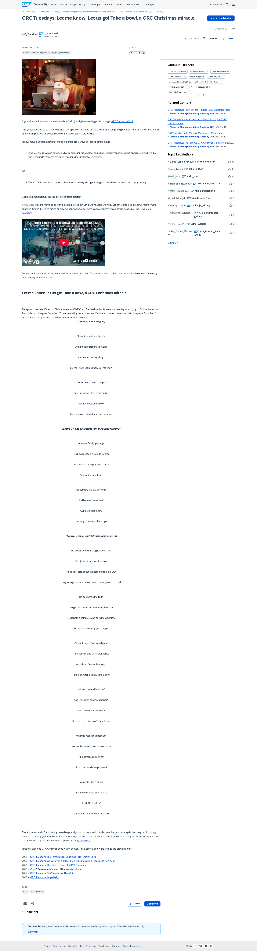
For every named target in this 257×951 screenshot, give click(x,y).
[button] (223, 38)
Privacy (47, 946)
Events (120, 4)
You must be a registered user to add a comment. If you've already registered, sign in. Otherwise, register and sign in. (88, 926)
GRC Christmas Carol (122, 121)
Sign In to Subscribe (220, 18)
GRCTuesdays (37, 892)
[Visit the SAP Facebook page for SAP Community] (195, 946)
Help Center (133, 4)
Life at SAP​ (214, 82)
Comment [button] (152, 903)
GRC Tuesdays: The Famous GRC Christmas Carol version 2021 (63, 857)
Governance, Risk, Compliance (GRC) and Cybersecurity (46, 53)
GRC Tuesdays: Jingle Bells (44, 877)
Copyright (73, 946)
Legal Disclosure (88, 946)
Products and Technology (63, 4)
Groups (83, 4)
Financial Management (71, 12)
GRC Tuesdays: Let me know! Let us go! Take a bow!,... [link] (141, 12)
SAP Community (28, 12)
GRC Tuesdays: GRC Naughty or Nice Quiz (52, 873)
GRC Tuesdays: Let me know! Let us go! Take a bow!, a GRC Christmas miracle (108, 18)
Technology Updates (177, 92)
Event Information (219, 72)
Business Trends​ (197, 72)
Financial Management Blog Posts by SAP (100, 12)
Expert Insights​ (214, 77)
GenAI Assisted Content (178, 82)
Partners (109, 4)
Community (40, 4)
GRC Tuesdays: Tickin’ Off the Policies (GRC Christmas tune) (199, 110)
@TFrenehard (84, 840)
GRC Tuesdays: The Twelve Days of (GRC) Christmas (58, 865)
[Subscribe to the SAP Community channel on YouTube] (206, 946)
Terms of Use (59, 946)
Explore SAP (216, 4)
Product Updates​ (198, 87)
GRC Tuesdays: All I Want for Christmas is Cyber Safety (196, 133)
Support (116, 946)
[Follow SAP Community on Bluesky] (200, 946)
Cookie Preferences (132, 946)
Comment (33, 932)
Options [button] (208, 23)
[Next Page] (203, 95)
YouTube (26, 213)
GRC (25, 892)
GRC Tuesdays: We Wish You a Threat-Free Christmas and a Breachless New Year (72, 861)
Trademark (104, 946)
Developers (96, 4)
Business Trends (138, 53)
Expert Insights (196, 77)
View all (172, 243)
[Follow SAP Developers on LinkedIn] (211, 946)
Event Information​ (176, 77)
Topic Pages (148, 4)
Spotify (81, 209)
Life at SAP (199, 82)
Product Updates (176, 87)
